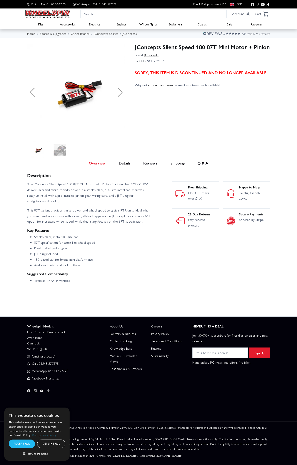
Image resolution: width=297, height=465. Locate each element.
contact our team (160, 85)
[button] (241, 14)
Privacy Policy (160, 333)
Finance (156, 348)
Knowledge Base (121, 348)
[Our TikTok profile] (268, 4)
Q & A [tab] (202, 163)
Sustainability (160, 355)
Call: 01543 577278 (45, 363)
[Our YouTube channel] (263, 4)
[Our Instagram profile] (257, 4)
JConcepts (151, 54)
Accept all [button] (22, 443)
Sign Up (259, 353)
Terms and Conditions (166, 341)
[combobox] (153, 14)
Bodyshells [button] (175, 24)
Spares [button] (202, 24)
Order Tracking (121, 341)
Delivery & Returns (123, 333)
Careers (156, 326)
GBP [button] (239, 4)
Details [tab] (124, 163)
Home (31, 33)
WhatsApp (97, 4)
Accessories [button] (68, 24)
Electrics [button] (94, 24)
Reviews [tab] (150, 163)
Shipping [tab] (177, 163)
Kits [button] (40, 24)
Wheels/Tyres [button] (148, 24)
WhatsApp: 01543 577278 (49, 370)
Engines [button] (122, 24)
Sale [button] (229, 24)
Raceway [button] (256, 24)
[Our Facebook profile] (252, 4)
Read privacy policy (44, 435)
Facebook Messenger (46, 378)
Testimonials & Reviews (126, 368)
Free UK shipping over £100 (209, 4)
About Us (116, 326)
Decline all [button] (51, 443)
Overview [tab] (97, 163)
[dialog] (37, 434)
